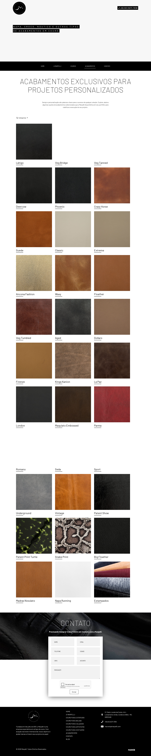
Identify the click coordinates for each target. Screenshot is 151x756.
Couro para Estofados (75, 718)
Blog (68, 739)
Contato (69, 736)
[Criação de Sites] (131, 750)
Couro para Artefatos (75, 727)
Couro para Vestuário (75, 730)
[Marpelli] (19, 8)
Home (68, 711)
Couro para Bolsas (74, 721)
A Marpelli (70, 714)
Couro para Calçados (75, 724)
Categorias (22, 118)
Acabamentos (71, 733)
